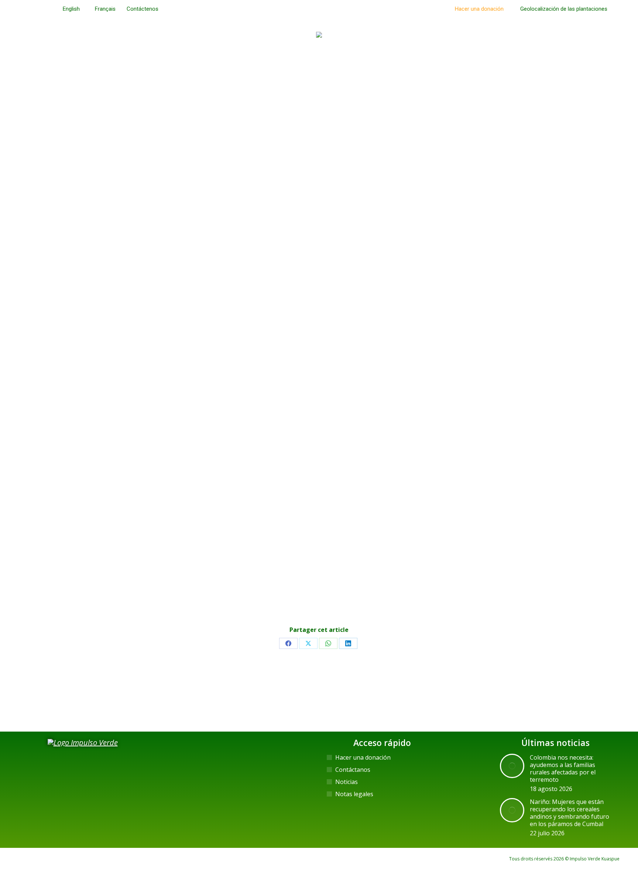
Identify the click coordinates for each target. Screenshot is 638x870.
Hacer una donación (363, 757)
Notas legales (354, 794)
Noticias (346, 781)
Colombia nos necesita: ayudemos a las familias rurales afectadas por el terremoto (563, 768)
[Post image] (512, 766)
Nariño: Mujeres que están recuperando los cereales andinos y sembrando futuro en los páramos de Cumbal (569, 813)
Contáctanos (352, 769)
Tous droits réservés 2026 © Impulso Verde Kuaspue (564, 859)
